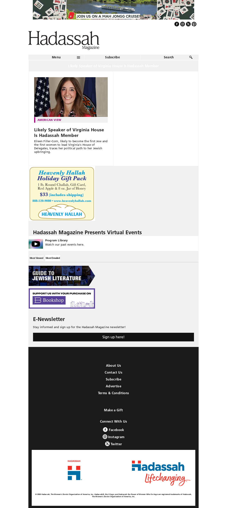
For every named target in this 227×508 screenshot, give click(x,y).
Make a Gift (113, 410)
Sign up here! (113, 337)
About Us (113, 365)
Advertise (113, 386)
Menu (56, 57)
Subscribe (112, 57)
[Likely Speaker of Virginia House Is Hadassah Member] (71, 97)
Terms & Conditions (113, 393)
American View (49, 120)
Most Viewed (36, 258)
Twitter (116, 444)
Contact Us (113, 372)
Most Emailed (53, 258)
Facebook (116, 430)
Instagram (116, 437)
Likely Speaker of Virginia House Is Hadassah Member (69, 132)
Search (169, 57)
